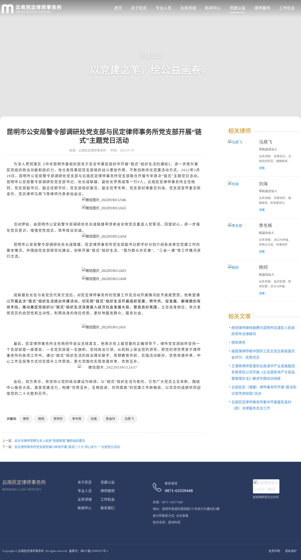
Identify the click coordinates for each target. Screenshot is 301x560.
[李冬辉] (241, 239)
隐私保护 (291, 551)
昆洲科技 (174, 522)
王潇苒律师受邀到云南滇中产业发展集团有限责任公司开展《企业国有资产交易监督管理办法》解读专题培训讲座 (263, 372)
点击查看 (182, 515)
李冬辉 (76, 418)
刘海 (94, 418)
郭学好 (58, 418)
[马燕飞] (241, 155)
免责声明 (274, 551)
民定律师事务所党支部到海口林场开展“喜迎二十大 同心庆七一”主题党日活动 (67, 447)
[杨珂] (241, 281)
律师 (26, 418)
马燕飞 (129, 418)
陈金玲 (110, 418)
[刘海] (241, 197)
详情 (262, 168)
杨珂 (41, 418)
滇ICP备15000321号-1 (94, 551)
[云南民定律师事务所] (31, 8)
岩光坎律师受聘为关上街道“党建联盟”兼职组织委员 (50, 440)
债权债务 (238, 342)
